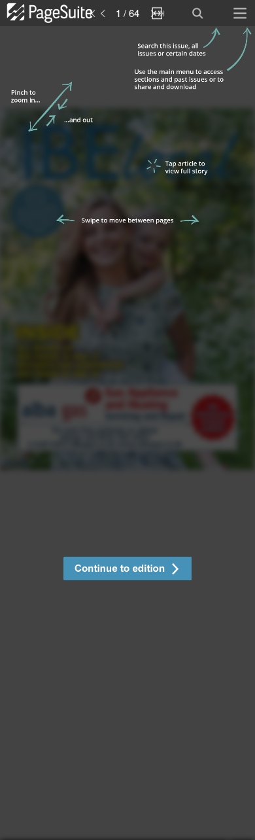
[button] (127, 570)
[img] (127, 433)
